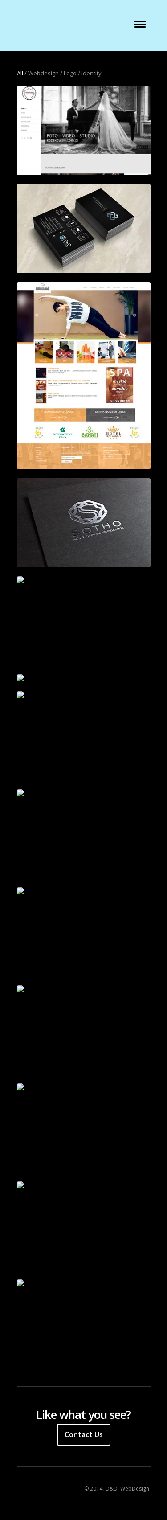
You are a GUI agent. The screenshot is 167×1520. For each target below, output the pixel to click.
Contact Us (84, 1434)
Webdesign (43, 73)
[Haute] (84, 989)
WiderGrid (54, 29)
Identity (91, 73)
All (20, 73)
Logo (70, 73)
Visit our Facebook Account (22, 1488)
